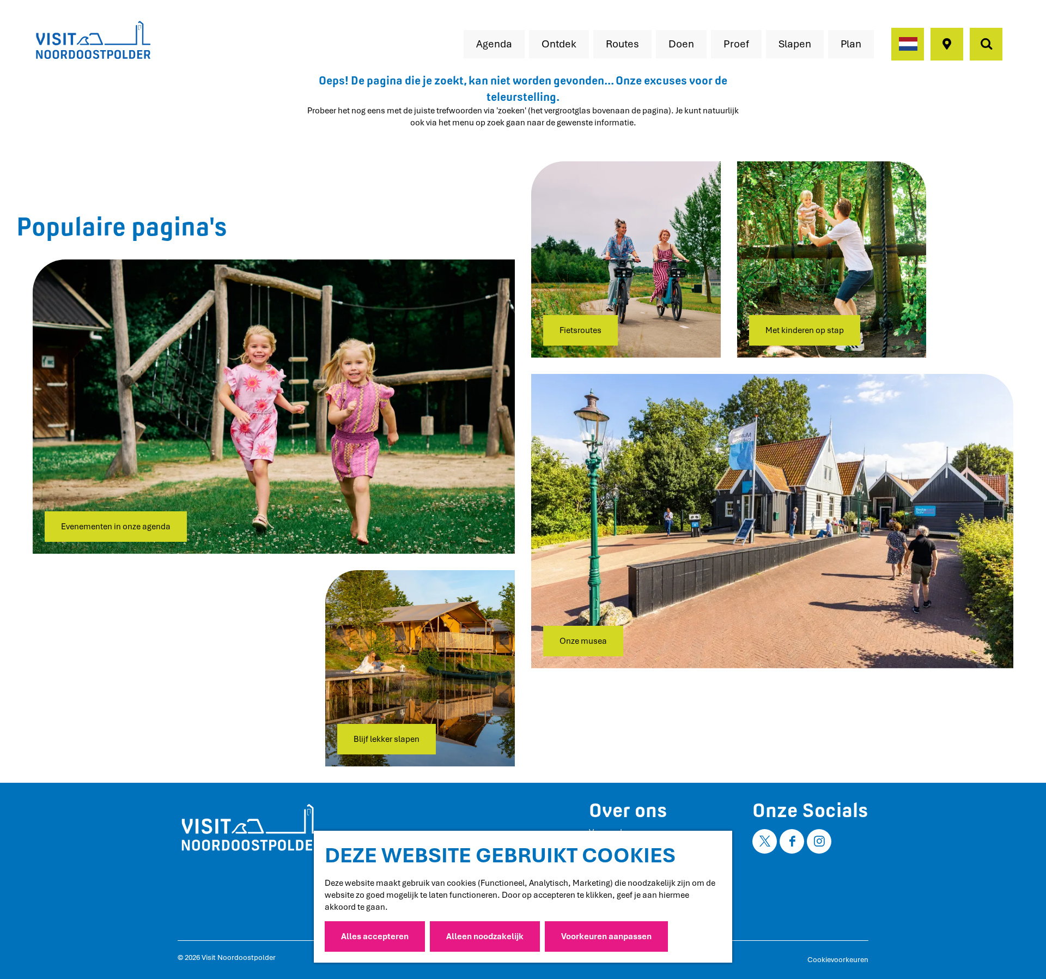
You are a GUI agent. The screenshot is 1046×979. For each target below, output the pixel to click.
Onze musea (583, 641)
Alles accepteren (375, 936)
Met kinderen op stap (804, 330)
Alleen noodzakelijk (485, 936)
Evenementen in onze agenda (116, 526)
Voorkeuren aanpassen (606, 936)
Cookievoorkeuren (837, 959)
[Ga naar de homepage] (93, 41)
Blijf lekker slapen (386, 739)
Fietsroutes (580, 330)
